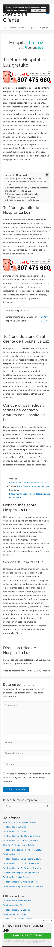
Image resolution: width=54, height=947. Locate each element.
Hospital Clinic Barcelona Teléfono (19, 845)
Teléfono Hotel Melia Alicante (17, 900)
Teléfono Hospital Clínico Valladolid (20, 882)
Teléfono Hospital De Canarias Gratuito (22, 868)
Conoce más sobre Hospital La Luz (23, 194)
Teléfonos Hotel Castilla (14, 914)
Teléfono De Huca (12, 854)
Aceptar (38, 10)
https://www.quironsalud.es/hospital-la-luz (29, 482)
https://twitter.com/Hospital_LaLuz (34, 486)
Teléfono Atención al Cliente (15, 14)
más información (20, 10)
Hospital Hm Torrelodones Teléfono (20, 822)
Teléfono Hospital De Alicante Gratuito (21, 863)
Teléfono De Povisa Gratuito (16, 877)
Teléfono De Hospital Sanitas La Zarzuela (23, 886)
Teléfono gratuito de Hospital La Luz (24, 178)
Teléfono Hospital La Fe (14, 831)
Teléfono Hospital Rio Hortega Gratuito (21, 836)
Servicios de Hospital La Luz (23, 197)
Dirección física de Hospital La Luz (23, 200)
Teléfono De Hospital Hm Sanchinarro (21, 873)
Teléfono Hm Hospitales (14, 827)
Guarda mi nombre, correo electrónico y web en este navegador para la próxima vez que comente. (26, 777)
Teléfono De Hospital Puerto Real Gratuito (23, 850)
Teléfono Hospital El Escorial (16, 910)
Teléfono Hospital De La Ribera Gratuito (22, 859)
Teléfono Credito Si (12, 905)
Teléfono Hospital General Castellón (20, 840)
